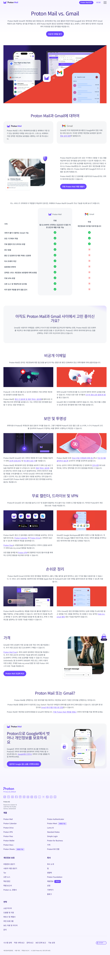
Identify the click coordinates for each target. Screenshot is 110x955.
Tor (4, 872)
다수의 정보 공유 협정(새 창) (95, 394)
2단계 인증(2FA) (15, 460)
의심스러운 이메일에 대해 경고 (83, 458)
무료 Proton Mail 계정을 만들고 (64, 712)
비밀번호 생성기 (9, 864)
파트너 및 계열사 (9, 916)
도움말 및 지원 (8, 912)
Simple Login (52, 836)
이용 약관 (17, 950)
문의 (5, 929)
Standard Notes (53, 832)
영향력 (49, 872)
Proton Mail (8, 819)
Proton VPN (22, 552)
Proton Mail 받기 (86, 2)
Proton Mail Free (10, 652)
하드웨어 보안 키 (30, 460)
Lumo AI (50, 827)
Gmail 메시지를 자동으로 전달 (52, 707)
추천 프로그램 (8, 921)
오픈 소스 (6, 877)
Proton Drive (35, 538)
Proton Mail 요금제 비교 (15, 674)
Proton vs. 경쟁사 (10, 889)
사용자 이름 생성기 (10, 868)
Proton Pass (8, 545)
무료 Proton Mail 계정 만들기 (73, 186)
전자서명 (95, 465)
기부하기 (50, 889)
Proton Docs (8, 844)
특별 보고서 (7, 885)
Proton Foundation (54, 877)
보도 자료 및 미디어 (10, 925)
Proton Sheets (9, 849)
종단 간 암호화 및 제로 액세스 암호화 (28, 399)
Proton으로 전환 (53, 849)
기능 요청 (51, 942)
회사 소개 (50, 864)
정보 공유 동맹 (65, 136)
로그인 (98, 2)
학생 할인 (6, 881)
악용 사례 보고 (19, 942)
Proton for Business (55, 840)
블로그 (49, 894)
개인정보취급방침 (8, 950)
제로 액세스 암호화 (42, 468)
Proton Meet (52, 823)
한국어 (101, 943)
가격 (48, 844)
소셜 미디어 (7, 908)
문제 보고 (30, 942)
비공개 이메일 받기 (55, 34)
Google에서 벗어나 (25, 754)
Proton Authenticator (55, 819)
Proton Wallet (8, 840)
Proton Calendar (21, 538)
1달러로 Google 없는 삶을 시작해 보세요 (24, 764)
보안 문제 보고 (41, 942)
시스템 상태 (7, 942)
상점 (48, 885)
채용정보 (50, 881)
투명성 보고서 (25, 950)
